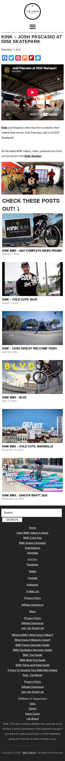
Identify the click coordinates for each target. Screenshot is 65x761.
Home (32, 528)
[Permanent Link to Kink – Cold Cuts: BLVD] (32, 279)
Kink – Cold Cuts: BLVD (19, 299)
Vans (33, 703)
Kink (4, 127)
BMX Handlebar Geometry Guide (32, 650)
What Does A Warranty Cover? (32, 640)
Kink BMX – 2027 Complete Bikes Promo (32, 251)
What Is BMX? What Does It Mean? (32, 635)
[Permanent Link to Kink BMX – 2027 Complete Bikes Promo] (32, 230)
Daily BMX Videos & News (32, 533)
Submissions (32, 548)
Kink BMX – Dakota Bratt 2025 (24, 495)
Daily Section (32, 156)
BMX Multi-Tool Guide (33, 660)
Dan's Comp (32, 713)
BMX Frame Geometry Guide (33, 645)
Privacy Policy (32, 598)
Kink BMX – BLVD (14, 397)
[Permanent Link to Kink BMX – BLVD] (32, 377)
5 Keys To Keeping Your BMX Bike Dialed (32, 670)
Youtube (33, 578)
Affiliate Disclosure (33, 605)
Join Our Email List (32, 628)
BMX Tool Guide (32, 655)
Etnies (32, 708)
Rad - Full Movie (32, 675)
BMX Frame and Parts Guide (33, 665)
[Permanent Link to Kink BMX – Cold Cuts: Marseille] (32, 426)
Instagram (32, 584)
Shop (32, 611)
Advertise (32, 553)
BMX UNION (32, 11)
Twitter (32, 571)
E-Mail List (32, 591)
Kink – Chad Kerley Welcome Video (29, 348)
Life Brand (32, 718)
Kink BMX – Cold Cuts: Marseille (27, 446)
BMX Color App (32, 538)
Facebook (32, 564)
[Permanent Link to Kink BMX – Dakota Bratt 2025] (32, 475)
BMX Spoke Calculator (32, 543)
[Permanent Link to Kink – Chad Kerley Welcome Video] (32, 328)
